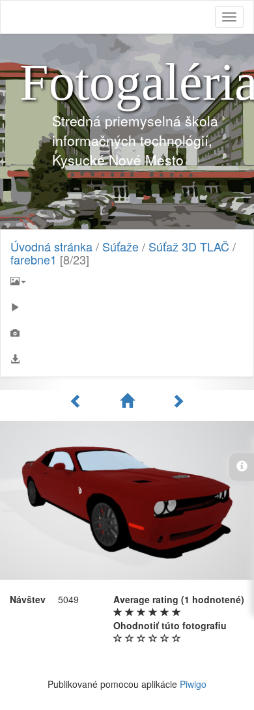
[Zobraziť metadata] (127, 333)
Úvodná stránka (51, 246)
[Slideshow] (127, 307)
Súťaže (120, 246)
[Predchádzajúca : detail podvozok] (78, 400)
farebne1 (33, 259)
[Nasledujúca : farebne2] (177, 400)
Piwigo (193, 683)
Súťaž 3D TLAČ (188, 246)
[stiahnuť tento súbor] (127, 359)
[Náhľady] (129, 400)
